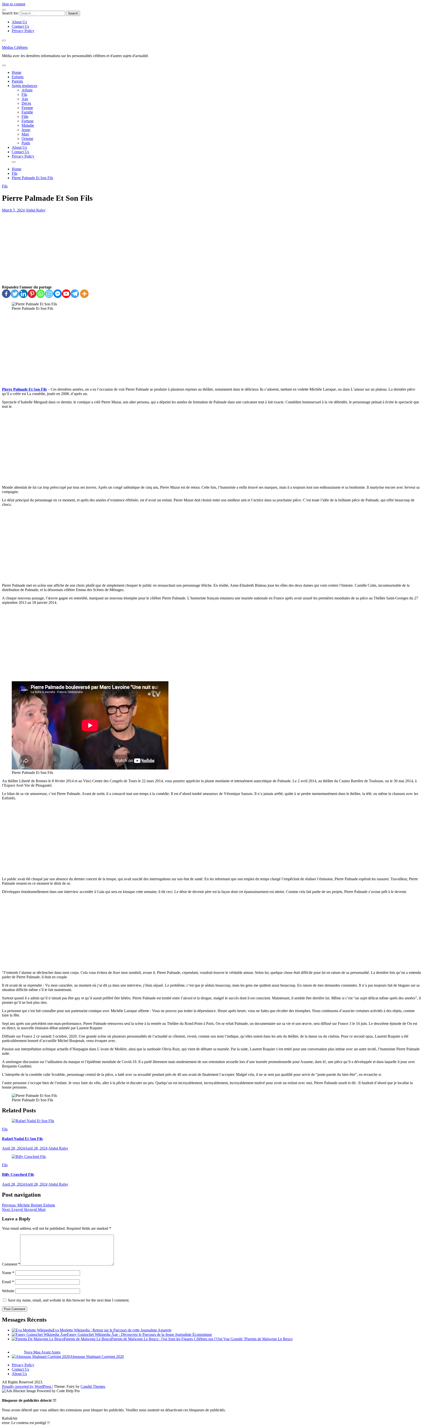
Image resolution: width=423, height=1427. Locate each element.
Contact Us (20, 26)
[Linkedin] (23, 293)
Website (8, 1291)
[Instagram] (49, 293)
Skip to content (13, 4)
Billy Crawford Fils (18, 1174)
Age (25, 99)
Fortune (28, 121)
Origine (27, 138)
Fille (25, 116)
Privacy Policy (23, 31)
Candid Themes (93, 1386)
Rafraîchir (9, 1418)
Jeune (26, 130)
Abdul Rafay (35, 210)
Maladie (28, 125)
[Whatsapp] (40, 293)
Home (16, 72)
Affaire (27, 90)
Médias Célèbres (15, 47)
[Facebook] (6, 293)
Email (8, 1282)
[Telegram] (74, 293)
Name (8, 1273)
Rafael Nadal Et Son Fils (22, 1139)
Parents (17, 81)
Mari (25, 134)
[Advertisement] (211, 248)
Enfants (18, 77)
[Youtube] (66, 293)
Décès (26, 103)
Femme (27, 108)
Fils (24, 94)
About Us (19, 22)
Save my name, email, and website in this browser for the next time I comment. (68, 1300)
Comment (11, 1264)
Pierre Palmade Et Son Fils (24, 389)
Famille (27, 112)
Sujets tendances (24, 86)
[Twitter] (15, 293)
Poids (26, 143)
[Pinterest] (32, 293)
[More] (84, 293)
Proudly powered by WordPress (27, 1386)
